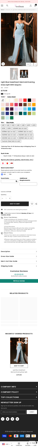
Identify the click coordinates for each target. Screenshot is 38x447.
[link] (32, 204)
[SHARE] (35, 204)
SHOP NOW (27, 1)
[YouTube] (17, 419)
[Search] (7, 5)
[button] (31, 64)
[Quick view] (26, 342)
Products (8, 9)
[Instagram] (7, 419)
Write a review (19, 281)
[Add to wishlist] (26, 339)
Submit (32, 412)
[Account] (31, 6)
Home (2, 9)
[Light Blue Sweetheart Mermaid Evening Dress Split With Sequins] (19, 351)
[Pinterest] (12, 419)
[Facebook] (2, 419)
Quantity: (4, 194)
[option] (19, 39)
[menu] (2, 5)
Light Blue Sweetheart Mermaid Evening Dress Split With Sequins (19, 371)
